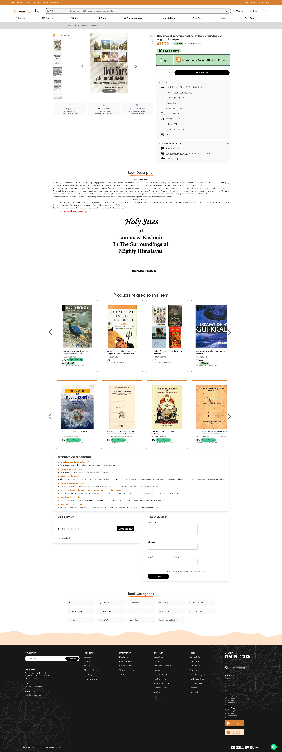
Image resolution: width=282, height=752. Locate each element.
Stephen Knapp (114, 356)
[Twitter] (231, 657)
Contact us (257, 2)
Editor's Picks (160, 688)
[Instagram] (239, 657)
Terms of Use (189, 571)
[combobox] (146, 11)
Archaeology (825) (166, 602)
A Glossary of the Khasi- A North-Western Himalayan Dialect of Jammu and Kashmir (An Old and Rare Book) (122, 433)
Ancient (93, 26)
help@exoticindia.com (173, 493)
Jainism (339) (104, 620)
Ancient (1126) (134, 602)
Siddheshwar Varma (125, 437)
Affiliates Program (197, 675)
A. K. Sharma (203, 356)
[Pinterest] (235, 657)
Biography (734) (105, 611)
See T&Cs (75, 113)
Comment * (152, 522)
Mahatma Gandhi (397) (168, 620)
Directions (228, 688)
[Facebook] (226, 657)
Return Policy (125, 661)
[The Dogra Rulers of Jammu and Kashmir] (167, 428)
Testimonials (160, 679)
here (115, 500)
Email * (150, 557)
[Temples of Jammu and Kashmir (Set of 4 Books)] (167, 348)
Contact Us (194, 657)
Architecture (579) (196, 602)
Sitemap (193, 688)
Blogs (157, 670)
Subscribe (72, 659)
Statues (87, 657)
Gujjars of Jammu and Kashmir (74, 431)
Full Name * (152, 542)
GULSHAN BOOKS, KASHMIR (189, 87)
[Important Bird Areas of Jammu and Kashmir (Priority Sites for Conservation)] (77, 348)
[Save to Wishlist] (151, 36)
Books (77, 26)
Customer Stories (162, 683)
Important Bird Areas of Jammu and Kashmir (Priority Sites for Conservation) (76, 353)
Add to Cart (202, 73)
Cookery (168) (164, 611)
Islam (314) (73, 620)
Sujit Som (75, 437)
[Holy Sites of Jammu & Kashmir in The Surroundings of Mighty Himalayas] (57, 45)
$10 (166, 61)
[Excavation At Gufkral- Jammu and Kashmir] (212, 348)
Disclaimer (124, 657)
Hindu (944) (73, 602)
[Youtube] (248, 657)
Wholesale (194, 670)
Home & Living (90, 679)
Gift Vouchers (195, 683)
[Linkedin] (243, 657)
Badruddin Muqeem (183, 92)
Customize (194, 661)
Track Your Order (197, 679)
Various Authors (70, 356)
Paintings (88, 675)
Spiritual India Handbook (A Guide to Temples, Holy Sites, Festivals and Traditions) (121, 353)
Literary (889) (134, 620)
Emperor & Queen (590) (198, 611)
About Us (158, 657)
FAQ (268, 2)
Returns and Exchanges (177, 153)
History (84, 26)
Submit (158, 576)
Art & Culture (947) (76, 611)
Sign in (244, 2)
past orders (133, 500)
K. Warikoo (68, 437)
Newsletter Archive (163, 666)
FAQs (156, 661)
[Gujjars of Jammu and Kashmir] (77, 428)
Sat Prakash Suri (160, 437)
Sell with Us (194, 666)
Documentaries (161, 675)
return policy (219, 479)
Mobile (176, 557)
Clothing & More (91, 670)
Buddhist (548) (134, 611)
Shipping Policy (126, 670)
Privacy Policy (200, 571)
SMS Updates (195, 692)
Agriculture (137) (105, 602)
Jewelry (87, 666)
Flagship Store (230, 678)
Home (69, 26)
